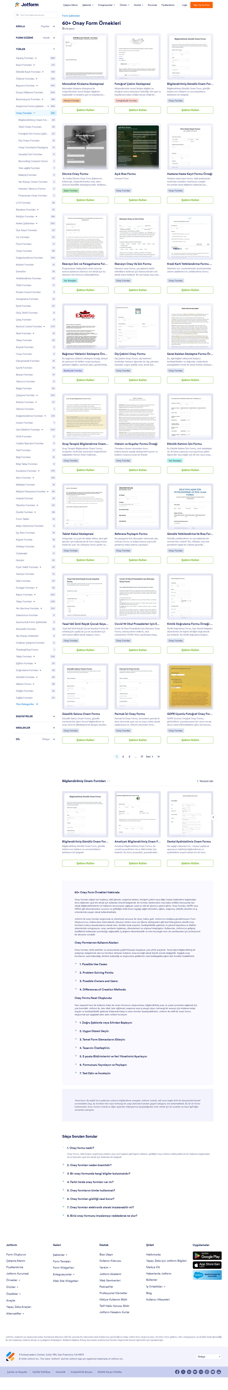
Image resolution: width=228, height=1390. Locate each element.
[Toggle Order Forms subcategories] (35, 58)
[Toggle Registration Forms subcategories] (34, 64)
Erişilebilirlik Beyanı (81, 1371)
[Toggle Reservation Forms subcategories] (41, 608)
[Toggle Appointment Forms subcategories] (37, 209)
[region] (36, 383)
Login (184, 5)
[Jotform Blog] (201, 1372)
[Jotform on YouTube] (213, 1372)
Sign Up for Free (201, 5)
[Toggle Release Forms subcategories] (36, 587)
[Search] (17, 15)
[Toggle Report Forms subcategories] (34, 594)
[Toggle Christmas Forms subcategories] (33, 333)
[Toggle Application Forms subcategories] (37, 85)
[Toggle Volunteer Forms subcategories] (36, 677)
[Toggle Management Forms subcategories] (37, 505)
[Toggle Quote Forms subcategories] (40, 567)
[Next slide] (213, 817)
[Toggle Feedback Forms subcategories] (42, 429)
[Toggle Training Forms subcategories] (35, 663)
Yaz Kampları (71, 280)
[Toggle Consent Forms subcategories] (34, 113)
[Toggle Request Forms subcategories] (34, 601)
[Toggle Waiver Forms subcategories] (33, 683)
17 (142, 756)
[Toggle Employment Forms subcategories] (37, 395)
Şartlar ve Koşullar (17, 1371)
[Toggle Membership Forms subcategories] (35, 512)
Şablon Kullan (85, 110)
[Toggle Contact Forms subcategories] (36, 216)
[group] (85, 831)
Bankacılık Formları (73, 370)
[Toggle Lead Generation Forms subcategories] (47, 491)
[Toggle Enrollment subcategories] (36, 402)
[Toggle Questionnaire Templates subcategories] (36, 223)
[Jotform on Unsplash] (219, 1372)
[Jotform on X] (183, 1372)
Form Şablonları (71, 15)
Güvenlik (60, 1371)
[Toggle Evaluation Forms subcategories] (45, 415)
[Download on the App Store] (207, 1265)
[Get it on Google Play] (207, 1255)
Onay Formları (176, 100)
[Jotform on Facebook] (177, 1372)
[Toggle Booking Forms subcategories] (42, 99)
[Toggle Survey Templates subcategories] (48, 106)
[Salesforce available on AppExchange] (207, 1275)
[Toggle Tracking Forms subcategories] (34, 656)
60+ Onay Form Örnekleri (91, 23)
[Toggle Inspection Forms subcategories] (38, 470)
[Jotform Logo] (26, 4)
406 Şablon (70, 29)
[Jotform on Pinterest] (207, 1372)
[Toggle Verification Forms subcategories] (40, 670)
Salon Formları (71, 190)
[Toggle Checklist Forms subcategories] (44, 326)
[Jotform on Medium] (195, 1372)
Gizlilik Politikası (41, 1371)
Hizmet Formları (71, 100)
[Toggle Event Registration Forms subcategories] (42, 71)
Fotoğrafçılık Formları (126, 100)
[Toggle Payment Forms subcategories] (36, 78)
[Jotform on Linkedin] (189, 1372)
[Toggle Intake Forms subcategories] (33, 477)
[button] (36, 26)
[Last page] (158, 756)
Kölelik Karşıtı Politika (110, 1371)
